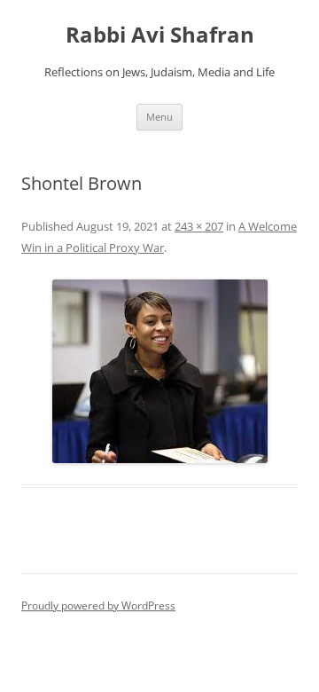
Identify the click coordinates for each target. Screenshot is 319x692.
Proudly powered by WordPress (98, 605)
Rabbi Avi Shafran (160, 35)
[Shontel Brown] (159, 371)
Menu (159, 116)
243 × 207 (199, 226)
